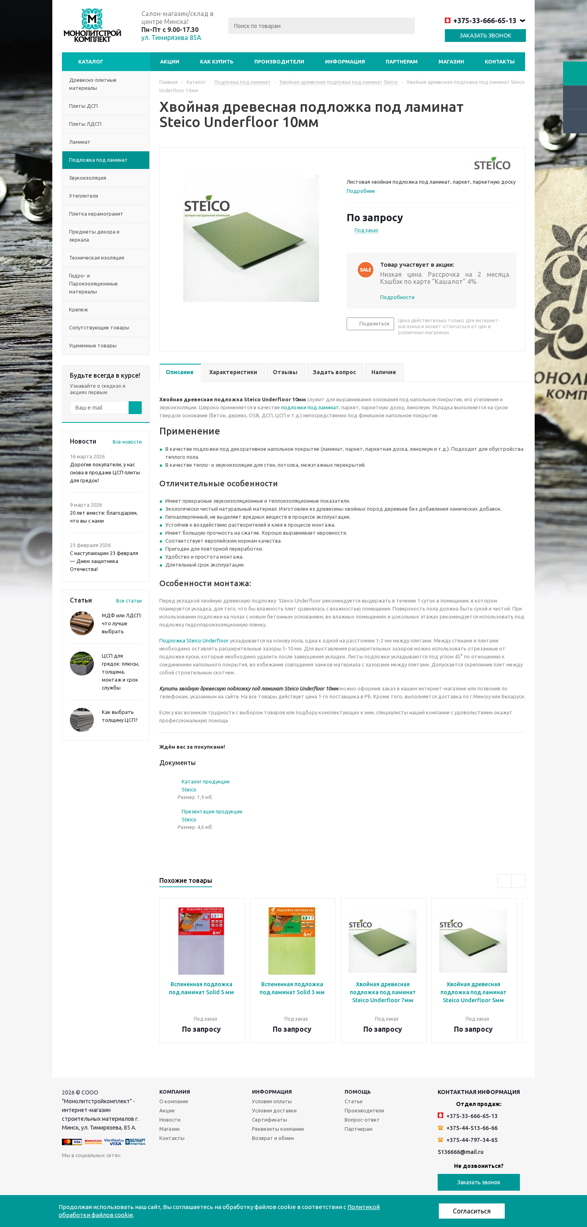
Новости (169, 1119)
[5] (381, 163)
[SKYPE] (215, 1170)
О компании (173, 1101)
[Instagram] (133, 1170)
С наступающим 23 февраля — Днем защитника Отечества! (104, 561)
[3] (365, 163)
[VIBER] (182, 1170)
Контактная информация (479, 1092)
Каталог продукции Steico (206, 785)
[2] (358, 163)
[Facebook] (101, 1170)
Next (518, 881)
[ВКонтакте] (68, 1170)
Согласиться (472, 1211)
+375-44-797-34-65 (471, 1140)
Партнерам (402, 61)
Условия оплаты (272, 1101)
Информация (345, 61)
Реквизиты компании (278, 1129)
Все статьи (129, 600)
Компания (174, 1091)
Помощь (358, 1091)
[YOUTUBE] (150, 1170)
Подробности (397, 297)
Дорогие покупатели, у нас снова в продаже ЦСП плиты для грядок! (105, 472)
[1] (350, 163)
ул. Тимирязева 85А (171, 37)
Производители (279, 61)
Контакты (500, 61)
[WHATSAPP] (199, 1170)
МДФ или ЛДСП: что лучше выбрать (122, 623)
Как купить (217, 61)
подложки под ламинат (310, 407)
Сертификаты (269, 1119)
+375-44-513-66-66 (471, 1128)
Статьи (354, 1101)
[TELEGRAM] (166, 1170)
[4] (373, 163)
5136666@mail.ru (461, 1152)
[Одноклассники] (84, 1170)
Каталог (90, 61)
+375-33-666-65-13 (484, 20)
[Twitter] (117, 1170)
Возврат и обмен (273, 1138)
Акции (169, 61)
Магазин (451, 61)
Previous (504, 881)
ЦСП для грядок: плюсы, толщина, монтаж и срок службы (120, 671)
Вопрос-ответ (362, 1119)
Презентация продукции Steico (212, 815)
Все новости (127, 441)
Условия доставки (274, 1110)
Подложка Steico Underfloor (194, 640)
